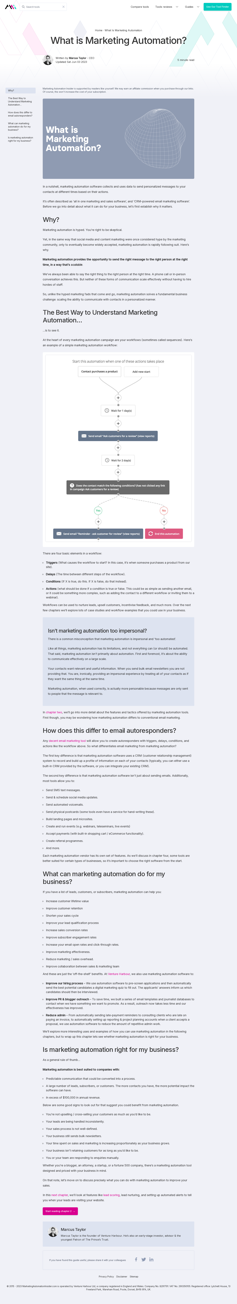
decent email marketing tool (67, 740)
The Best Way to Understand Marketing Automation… (20, 101)
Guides (189, 6)
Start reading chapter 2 (58, 1211)
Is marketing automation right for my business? (20, 139)
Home (99, 30)
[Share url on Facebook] (136, 1259)
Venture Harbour (119, 974)
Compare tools (140, 6)
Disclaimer (121, 1276)
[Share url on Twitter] (144, 1259)
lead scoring (111, 1195)
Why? (11, 90)
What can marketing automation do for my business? (19, 126)
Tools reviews (163, 6)
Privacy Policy (106, 1276)
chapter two (54, 712)
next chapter (59, 1195)
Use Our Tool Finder (217, 6)
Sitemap (134, 1276)
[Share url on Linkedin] (151, 1259)
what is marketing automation (123, 30)
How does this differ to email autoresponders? (20, 114)
